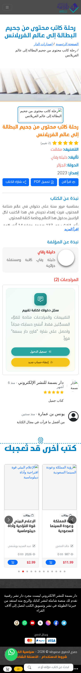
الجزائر (61, 166)
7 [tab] (39, 572)
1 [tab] (64, 572)
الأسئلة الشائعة (26, 657)
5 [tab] (48, 572)
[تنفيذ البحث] (29, 667)
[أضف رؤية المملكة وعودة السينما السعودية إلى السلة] (51, 562)
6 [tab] (44, 572)
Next (72, 520)
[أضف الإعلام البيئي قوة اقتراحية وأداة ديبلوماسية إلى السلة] (13, 562)
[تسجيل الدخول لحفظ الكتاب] (48, 469)
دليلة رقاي (59, 158)
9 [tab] (31, 572)
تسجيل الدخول (38, 351)
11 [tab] (23, 572)
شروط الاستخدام (54, 657)
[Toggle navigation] (7, 7)
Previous (9, 520)
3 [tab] (56, 572)
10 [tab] (27, 572)
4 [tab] (52, 572)
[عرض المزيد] (59, 487)
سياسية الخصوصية (20, 652)
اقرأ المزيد (71, 229)
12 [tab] (19, 572)
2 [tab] (60, 572)
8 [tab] (35, 572)
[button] (76, 668)
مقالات (56, 150)
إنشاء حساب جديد (38, 362)
